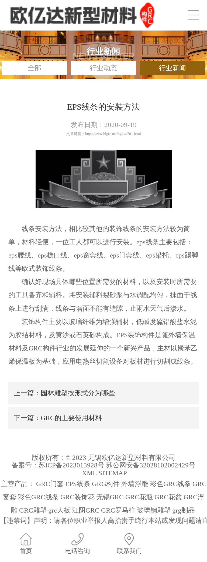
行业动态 (103, 68)
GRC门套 (50, 483)
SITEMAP (112, 473)
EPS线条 (77, 483)
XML (89, 473)
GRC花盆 (168, 497)
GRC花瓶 (139, 497)
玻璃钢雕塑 (154, 510)
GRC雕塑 (33, 510)
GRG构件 (106, 483)
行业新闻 (172, 68)
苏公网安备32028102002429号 (150, 465)
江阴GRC (85, 510)
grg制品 (183, 510)
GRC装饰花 (77, 497)
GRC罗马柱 (118, 510)
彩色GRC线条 (170, 483)
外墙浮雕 (134, 483)
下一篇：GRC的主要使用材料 (58, 418)
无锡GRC (110, 497)
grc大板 (59, 510)
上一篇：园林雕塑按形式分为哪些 (64, 393)
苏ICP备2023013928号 (71, 465)
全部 (34, 68)
